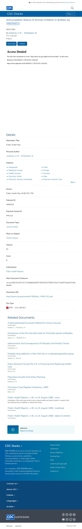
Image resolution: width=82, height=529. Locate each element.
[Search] (73, 8)
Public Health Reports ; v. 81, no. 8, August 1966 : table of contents (39, 415)
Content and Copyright (58, 464)
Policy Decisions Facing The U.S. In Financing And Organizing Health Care (39, 365)
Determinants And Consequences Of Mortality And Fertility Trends (38, 343)
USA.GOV (18, 526)
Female (46, 170)
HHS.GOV (9, 526)
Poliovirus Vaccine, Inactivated (20, 179)
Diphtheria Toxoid (15, 170)
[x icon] (67, 514)
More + (73, 182)
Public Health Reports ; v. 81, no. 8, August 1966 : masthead (36, 408)
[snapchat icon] (70, 519)
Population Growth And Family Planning (26, 377)
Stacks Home (55, 445)
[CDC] (9, 8)
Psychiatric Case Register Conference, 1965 (28, 387)
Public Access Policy (57, 467)
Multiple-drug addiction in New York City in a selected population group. (41, 353)
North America (12, 238)
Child (45, 167)
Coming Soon (55, 456)
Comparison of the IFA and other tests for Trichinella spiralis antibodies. (40, 333)
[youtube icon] (63, 519)
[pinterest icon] (67, 519)
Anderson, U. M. (15, 33)
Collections (54, 449)
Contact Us (54, 471)
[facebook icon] (63, 514)
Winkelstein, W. (30, 33)
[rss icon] (74, 519)
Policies (9, 495)
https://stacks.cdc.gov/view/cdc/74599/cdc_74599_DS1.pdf (29, 296)
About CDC (11, 489)
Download (11, 44)
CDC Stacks (12, 446)
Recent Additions (56, 452)
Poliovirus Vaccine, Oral (52, 179)
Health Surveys (14, 173)
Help (52, 460)
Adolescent (12, 167)
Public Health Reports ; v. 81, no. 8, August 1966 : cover (34, 397)
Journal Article (12, 227)
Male (45, 176)
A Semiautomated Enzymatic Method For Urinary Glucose (34, 323)
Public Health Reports (15, 271)
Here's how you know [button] (68, 2)
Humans (46, 173)
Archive (9, 506)
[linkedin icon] (74, 514)
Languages (11, 501)
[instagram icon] (70, 514)
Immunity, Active (15, 176)
